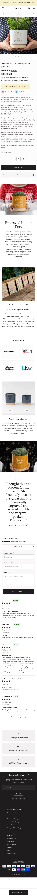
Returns (9, 847)
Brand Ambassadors (13, 825)
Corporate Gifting (12, 819)
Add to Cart (18, 167)
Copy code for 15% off (16, 86)
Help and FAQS (12, 838)
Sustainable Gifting (13, 822)
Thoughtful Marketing (14, 828)
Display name (8, 553)
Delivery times (11, 844)
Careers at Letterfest (13, 813)
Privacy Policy (11, 853)
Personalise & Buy (18, 893)
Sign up (18, 793)
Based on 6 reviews (18, 542)
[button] (5, 70)
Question (6, 572)
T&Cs (8, 850)
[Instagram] (20, 798)
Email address (8, 563)
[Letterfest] (18, 8)
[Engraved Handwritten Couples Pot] (29, 13)
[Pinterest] (24, 798)
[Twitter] (13, 798)
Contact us (10, 841)
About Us (10, 816)
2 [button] (16, 717)
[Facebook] (16, 798)
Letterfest (21, 875)
